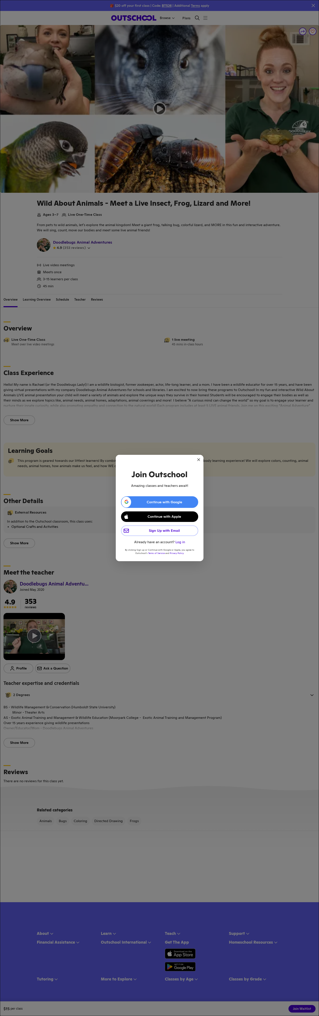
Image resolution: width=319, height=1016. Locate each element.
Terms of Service (156, 553)
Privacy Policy (177, 553)
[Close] (199, 460)
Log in (180, 542)
